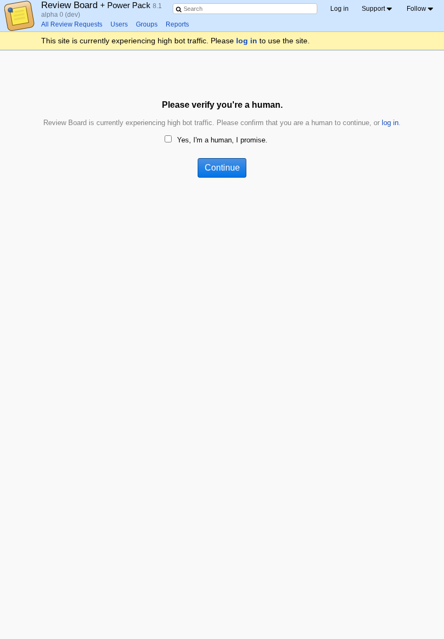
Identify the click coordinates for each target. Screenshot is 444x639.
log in (246, 40)
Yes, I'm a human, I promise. (222, 140)
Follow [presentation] (416, 8)
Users (119, 24)
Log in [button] (339, 8)
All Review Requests (71, 24)
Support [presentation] (373, 8)
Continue (222, 167)
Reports (177, 24)
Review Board (97, 5)
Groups (147, 24)
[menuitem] (377, 8)
